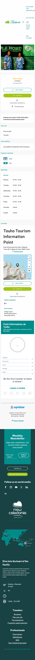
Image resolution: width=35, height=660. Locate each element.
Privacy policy (17, 649)
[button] (28, 22)
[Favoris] (23, 22)
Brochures (17, 614)
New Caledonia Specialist (17, 643)
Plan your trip (17, 617)
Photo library (17, 634)
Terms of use (8, 649)
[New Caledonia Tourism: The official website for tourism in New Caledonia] (12, 22)
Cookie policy (27, 649)
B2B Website (17, 637)
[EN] (27, 22)
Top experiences (17, 620)
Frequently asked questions (17, 623)
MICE (17, 640)
